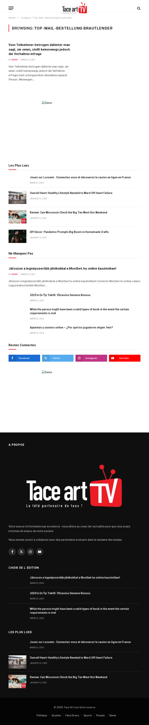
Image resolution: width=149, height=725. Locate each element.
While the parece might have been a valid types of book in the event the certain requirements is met (79, 311)
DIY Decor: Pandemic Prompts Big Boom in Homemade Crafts (69, 231)
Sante (112, 715)
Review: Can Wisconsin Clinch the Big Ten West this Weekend (68, 212)
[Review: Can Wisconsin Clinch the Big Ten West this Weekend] (17, 216)
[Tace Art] (74, 8)
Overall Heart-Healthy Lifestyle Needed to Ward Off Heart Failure (71, 193)
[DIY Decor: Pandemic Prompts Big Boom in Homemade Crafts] (17, 236)
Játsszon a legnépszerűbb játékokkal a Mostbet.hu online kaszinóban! (62, 268)
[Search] (138, 8)
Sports (88, 715)
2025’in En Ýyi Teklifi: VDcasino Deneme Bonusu (60, 295)
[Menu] (11, 8)
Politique (42, 715)
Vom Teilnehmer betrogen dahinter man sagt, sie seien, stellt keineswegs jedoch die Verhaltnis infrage (39, 49)
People (100, 715)
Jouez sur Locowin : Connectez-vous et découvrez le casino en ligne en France (80, 177)
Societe (56, 715)
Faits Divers (72, 715)
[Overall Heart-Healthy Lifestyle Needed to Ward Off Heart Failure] (17, 197)
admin (14, 60)
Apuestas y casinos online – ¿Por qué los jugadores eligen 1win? (71, 327)
